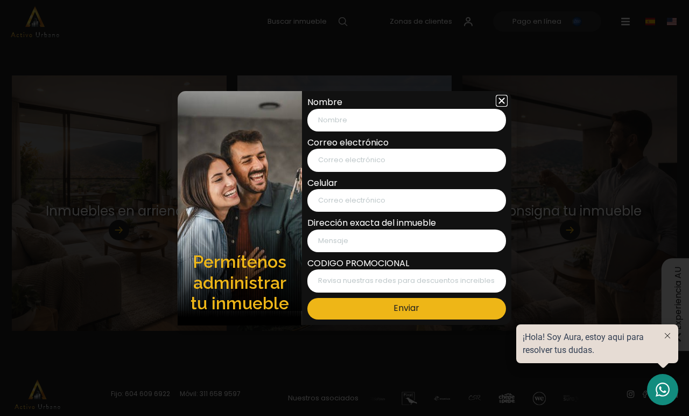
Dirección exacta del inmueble (371, 223)
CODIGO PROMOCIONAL (358, 263)
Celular (322, 183)
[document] (344, 208)
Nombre (324, 102)
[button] (501, 100)
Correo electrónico (348, 143)
